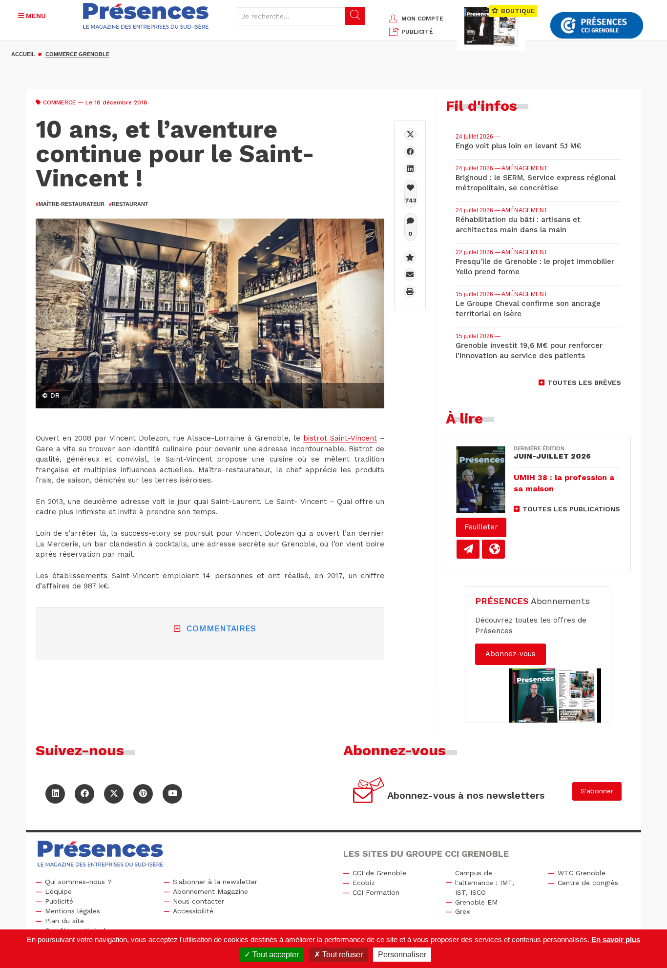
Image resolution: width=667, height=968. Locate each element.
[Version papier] (468, 549)
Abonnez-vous (510, 653)
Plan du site (64, 921)
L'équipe (58, 891)
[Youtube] (172, 794)
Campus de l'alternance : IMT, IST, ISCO (484, 882)
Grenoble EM (476, 902)
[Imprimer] (410, 291)
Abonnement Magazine (210, 891)
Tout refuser (341, 954)
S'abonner (597, 791)
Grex (462, 911)
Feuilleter (481, 527)
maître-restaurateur (70, 204)
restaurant (128, 204)
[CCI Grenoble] (596, 25)
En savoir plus (615, 939)
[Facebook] (410, 151)
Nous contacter (198, 901)
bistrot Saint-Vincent (340, 438)
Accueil (23, 54)
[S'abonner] (369, 791)
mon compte (422, 18)
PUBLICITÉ (417, 31)
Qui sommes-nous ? (78, 882)
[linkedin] (410, 168)
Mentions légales (72, 911)
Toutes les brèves (584, 382)
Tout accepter (274, 954)
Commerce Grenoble (77, 54)
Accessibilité (193, 911)
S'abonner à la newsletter (215, 882)
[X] (410, 134)
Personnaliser (402, 954)
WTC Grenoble (581, 873)
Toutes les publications (571, 509)
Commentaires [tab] (221, 628)
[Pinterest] (143, 794)
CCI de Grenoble (379, 873)
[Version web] (493, 549)
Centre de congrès (588, 883)
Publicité (59, 901)
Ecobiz (364, 883)
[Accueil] (146, 16)
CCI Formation (376, 892)
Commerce (59, 102)
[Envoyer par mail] (410, 274)
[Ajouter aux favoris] (410, 257)
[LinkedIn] (55, 794)
